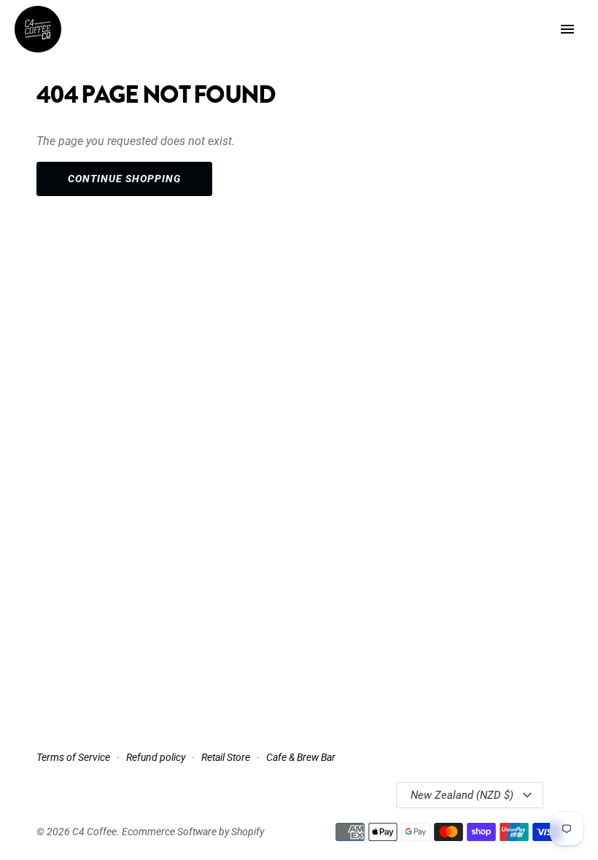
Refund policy (155, 757)
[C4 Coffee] (38, 29)
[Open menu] (567, 29)
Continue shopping (124, 178)
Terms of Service (73, 757)
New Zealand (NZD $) (462, 795)
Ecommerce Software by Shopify (193, 831)
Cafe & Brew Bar (300, 757)
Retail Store (225, 757)
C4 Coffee (94, 831)
